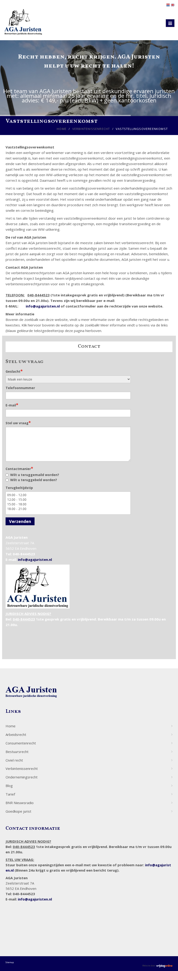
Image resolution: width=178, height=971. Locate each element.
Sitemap (10, 962)
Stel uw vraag (18, 422)
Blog (9, 785)
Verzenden (20, 521)
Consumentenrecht (21, 743)
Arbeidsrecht (16, 734)
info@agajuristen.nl (43, 306)
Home (62, 129)
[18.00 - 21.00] (68, 509)
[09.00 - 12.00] (68, 495)
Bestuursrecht (17, 751)
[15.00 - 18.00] (68, 504)
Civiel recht (14, 760)
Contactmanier (19, 468)
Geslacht (14, 371)
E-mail (12, 405)
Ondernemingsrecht (22, 777)
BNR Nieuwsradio (20, 802)
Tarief (10, 794)
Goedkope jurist (18, 811)
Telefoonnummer (20, 388)
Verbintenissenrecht (91, 129)
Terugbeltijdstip (19, 488)
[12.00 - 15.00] (68, 499)
